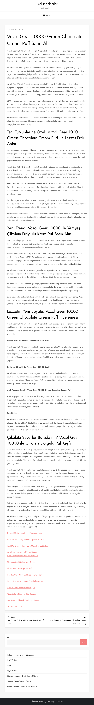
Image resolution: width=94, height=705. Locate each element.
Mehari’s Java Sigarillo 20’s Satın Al (21, 594)
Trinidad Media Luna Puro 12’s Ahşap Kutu (24, 533)
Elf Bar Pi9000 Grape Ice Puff (19, 568)
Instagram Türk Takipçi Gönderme (20, 654)
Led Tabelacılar (47, 3)
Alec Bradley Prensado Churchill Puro (22, 555)
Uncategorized (14, 607)
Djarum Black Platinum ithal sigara (21, 587)
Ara (9, 637)
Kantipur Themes (56, 701)
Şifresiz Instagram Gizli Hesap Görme (22, 676)
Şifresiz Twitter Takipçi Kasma (19, 681)
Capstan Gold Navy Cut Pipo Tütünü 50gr (24, 574)
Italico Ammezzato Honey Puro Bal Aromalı (25, 581)
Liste (9, 665)
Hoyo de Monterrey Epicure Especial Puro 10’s (26, 539)
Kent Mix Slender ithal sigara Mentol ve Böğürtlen (27, 545)
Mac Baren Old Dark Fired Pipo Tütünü (23, 600)
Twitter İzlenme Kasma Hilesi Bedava (22, 686)
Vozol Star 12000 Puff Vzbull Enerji (22, 552)
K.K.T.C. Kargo (13, 660)
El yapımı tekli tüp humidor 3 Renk (21, 562)
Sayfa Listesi (12, 670)
